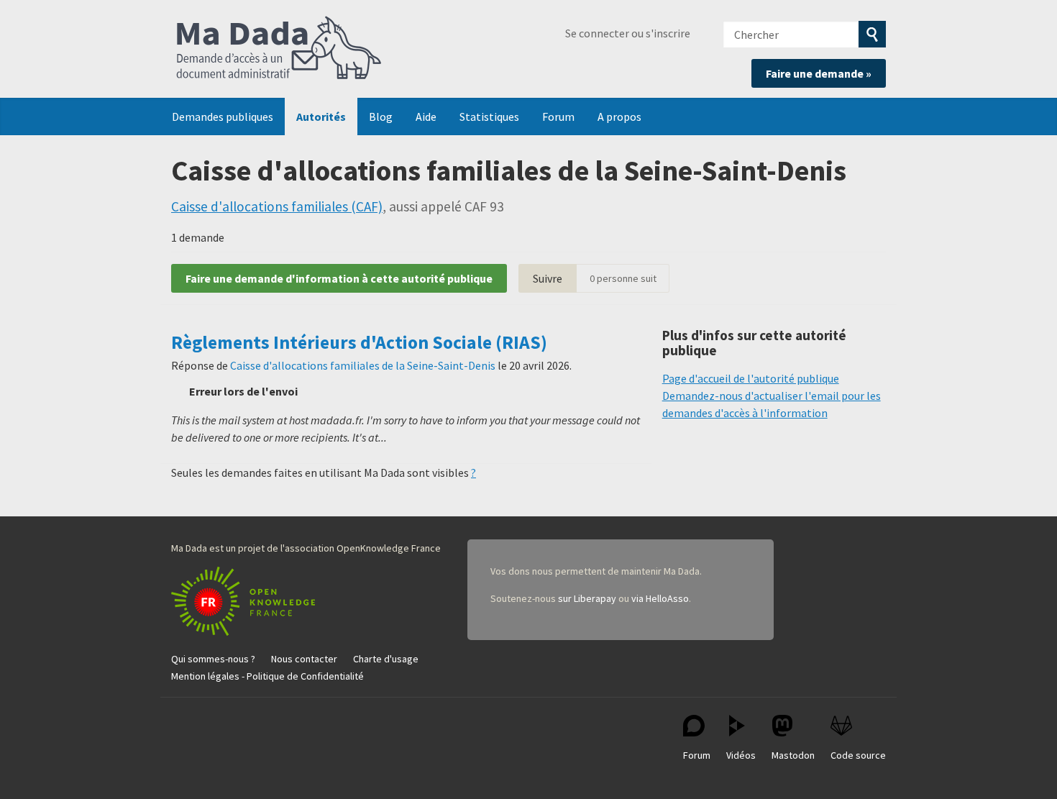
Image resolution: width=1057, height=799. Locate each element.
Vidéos (741, 755)
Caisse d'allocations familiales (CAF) (277, 206)
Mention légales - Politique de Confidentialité (267, 676)
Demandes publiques (222, 116)
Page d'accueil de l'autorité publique (750, 378)
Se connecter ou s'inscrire (627, 33)
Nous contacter (304, 658)
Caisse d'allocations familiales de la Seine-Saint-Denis (362, 365)
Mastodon (793, 755)
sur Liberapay (587, 598)
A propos (619, 116)
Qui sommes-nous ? (213, 658)
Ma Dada (279, 49)
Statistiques (489, 116)
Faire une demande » (818, 73)
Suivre (547, 278)
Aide (426, 116)
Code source (858, 755)
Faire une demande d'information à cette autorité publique (339, 278)
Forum (558, 116)
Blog (381, 116)
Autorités (321, 116)
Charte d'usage (385, 658)
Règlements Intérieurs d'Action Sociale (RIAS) (359, 342)
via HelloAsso (660, 598)
